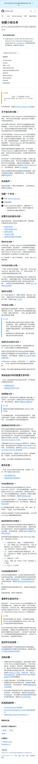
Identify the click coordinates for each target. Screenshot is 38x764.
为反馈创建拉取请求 (9, 571)
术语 (15, 755)
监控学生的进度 (8, 642)
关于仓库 (26, 356)
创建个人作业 (17, 299)
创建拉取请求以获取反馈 (12, 478)
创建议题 (9, 695)
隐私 (19, 755)
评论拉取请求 (30, 692)
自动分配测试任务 (10, 475)
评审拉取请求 (14, 579)
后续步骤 (5, 657)
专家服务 (32, 755)
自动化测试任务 (7, 484)
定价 (27, 755)
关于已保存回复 (25, 697)
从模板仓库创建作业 (25, 402)
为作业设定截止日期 (9, 265)
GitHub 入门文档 (14, 672)
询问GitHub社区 (7, 742)
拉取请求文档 (10, 675)
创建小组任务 (33, 16)
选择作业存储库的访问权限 (12, 237)
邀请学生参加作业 (9, 598)
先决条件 (5, 181)
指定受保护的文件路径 (10, 521)
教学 (25, 16)
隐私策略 (3, 733)
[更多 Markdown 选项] (18, 53)
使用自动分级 (26, 496)
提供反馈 (5, 465)
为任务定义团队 (9, 234)
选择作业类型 (8, 232)
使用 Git (32, 672)
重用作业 (9, 175)
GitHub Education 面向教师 (13, 707)
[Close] (33, 3)
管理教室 (21, 45)
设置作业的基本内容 (11, 216)
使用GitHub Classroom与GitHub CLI (16, 714)
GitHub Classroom (17, 16)
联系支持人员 (7, 744)
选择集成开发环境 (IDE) (11, 388)
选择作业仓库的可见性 (10, 342)
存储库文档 (24, 672)
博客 (2, 757)
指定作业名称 (8, 227)
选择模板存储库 (9, 385)
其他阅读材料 (7, 703)
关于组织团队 (23, 167)
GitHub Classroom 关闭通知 (25, 107)
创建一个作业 (7, 194)
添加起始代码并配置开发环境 (15, 375)
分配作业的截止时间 (10, 229)
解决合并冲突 (8, 677)
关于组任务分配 (8, 112)
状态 (23, 755)
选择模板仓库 (6, 394)
